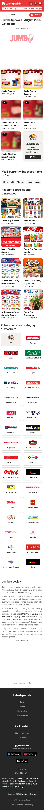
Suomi (4, 784)
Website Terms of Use (22, 800)
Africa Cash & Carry (34, 616)
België (35, 778)
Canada (5, 781)
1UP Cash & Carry (9, 619)
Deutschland (23, 781)
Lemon (29, 182)
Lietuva (34, 784)
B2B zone (22, 738)
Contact (22, 706)
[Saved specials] (31, 4)
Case (37, 182)
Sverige (21, 786)
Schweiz (13, 781)
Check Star (21, 614)
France (11, 784)
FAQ (22, 702)
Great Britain (20, 784)
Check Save (31, 614)
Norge (14, 786)
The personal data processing (22, 805)
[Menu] (40, 4)
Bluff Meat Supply (9, 616)
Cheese (20, 182)
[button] (36, 4)
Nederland (6, 786)
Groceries (22, 592)
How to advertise (22, 733)
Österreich (20, 778)
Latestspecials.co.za (28, 794)
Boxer (39, 614)
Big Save (21, 616)
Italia (28, 784)
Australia (28, 778)
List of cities (22, 711)
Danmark (32, 781)
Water (5, 182)
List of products (22, 715)
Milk (12, 182)
